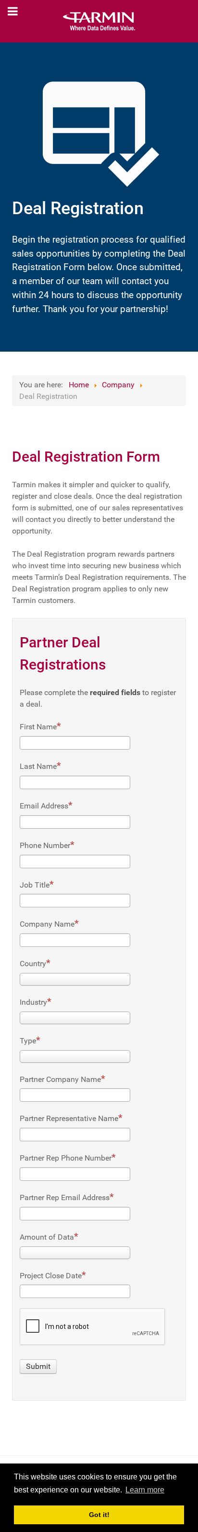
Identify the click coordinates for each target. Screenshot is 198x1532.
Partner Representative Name (69, 1118)
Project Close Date (51, 1275)
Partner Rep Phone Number (65, 1158)
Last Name (38, 766)
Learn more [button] (144, 1490)
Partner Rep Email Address (65, 1197)
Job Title (35, 884)
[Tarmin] (99, 21)
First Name (38, 726)
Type (28, 1040)
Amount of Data (47, 1237)
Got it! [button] (99, 1514)
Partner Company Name (60, 1079)
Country (33, 963)
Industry (33, 1002)
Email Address (44, 805)
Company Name (47, 924)
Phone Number (45, 845)
